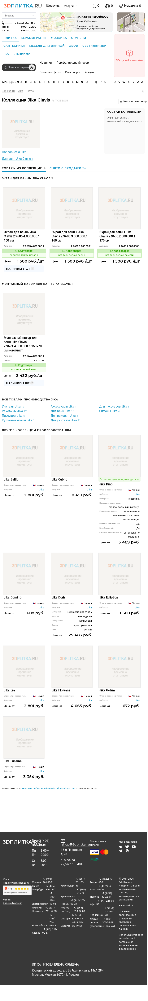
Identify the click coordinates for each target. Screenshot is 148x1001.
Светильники (94, 45)
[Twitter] (127, 847)
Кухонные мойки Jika (18, 420)
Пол (7, 53)
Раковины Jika (14, 411)
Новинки (46, 62)
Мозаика (59, 38)
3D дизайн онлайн (129, 60)
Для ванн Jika (62, 411)
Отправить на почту (134, 101)
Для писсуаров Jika (114, 406)
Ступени (78, 38)
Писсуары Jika (13, 415)
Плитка (10, 38)
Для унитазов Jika (66, 420)
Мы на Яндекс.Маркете (12, 901)
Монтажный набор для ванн (124, 121)
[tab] (25, 168)
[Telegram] (121, 851)
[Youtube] (134, 847)
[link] (10, 90)
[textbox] (19, 67)
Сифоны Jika (109, 411)
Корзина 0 (132, 5)
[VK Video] (121, 847)
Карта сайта (126, 905)
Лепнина (22, 53)
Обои (74, 45)
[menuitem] (53, 5)
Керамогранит (34, 38)
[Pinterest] (127, 851)
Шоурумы (53, 5)
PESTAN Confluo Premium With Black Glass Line (49, 788)
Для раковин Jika (64, 415)
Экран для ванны (118, 117)
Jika (41, 489)
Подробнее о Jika (14, 152)
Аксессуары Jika (63, 406)
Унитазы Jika (13, 406)
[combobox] (19, 67)
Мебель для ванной (47, 45)
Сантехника (14, 45)
